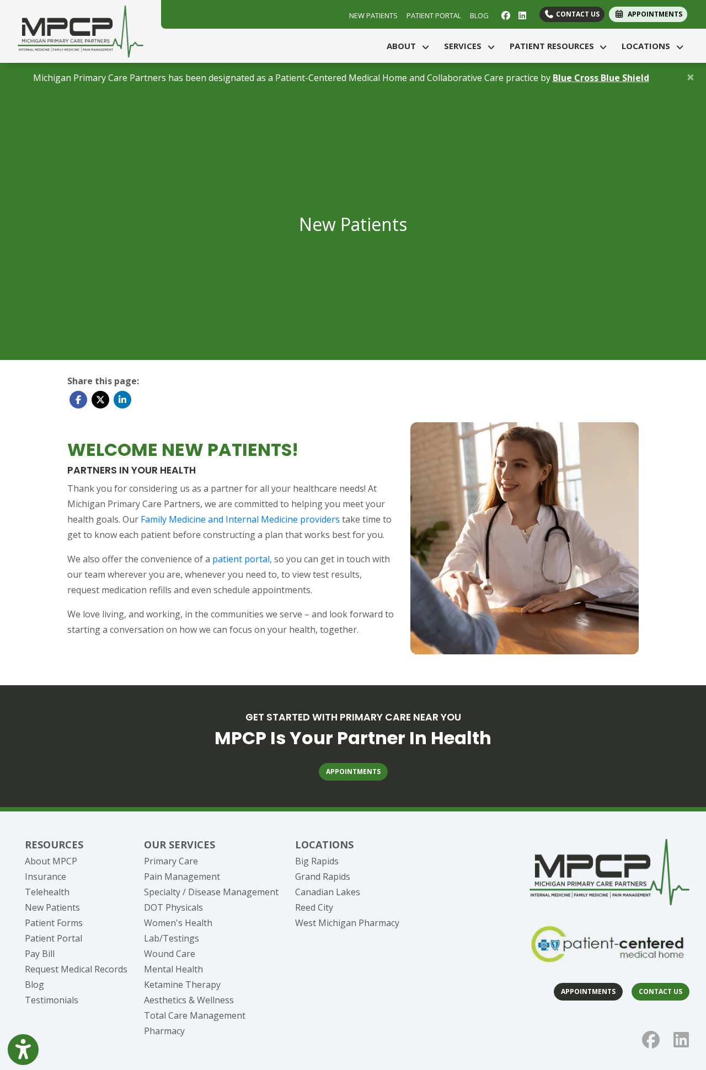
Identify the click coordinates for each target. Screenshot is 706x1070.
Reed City (314, 907)
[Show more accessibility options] (23, 1050)
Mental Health (173, 969)
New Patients (52, 907)
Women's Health (178, 923)
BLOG (479, 15)
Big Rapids (317, 861)
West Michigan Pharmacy (347, 923)
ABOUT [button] (403, 45)
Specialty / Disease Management (211, 892)
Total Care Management (194, 1015)
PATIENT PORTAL (434, 15)
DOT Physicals (173, 907)
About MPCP (51, 861)
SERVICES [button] (465, 45)
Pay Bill (40, 954)
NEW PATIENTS (373, 15)
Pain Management (182, 876)
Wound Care (169, 954)
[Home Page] (80, 30)
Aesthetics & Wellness (189, 1000)
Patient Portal (53, 938)
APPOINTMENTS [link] (653, 14)
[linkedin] (521, 14)
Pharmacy (164, 1031)
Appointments (588, 991)
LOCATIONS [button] (648, 45)
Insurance (45, 876)
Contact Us (577, 14)
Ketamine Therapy (182, 984)
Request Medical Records (76, 969)
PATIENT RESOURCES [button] (554, 45)
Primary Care (171, 861)
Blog (34, 984)
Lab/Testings (171, 938)
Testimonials (51, 1000)
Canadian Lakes (327, 892)
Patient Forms (54, 923)
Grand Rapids (322, 876)
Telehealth (47, 892)
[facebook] (504, 14)
